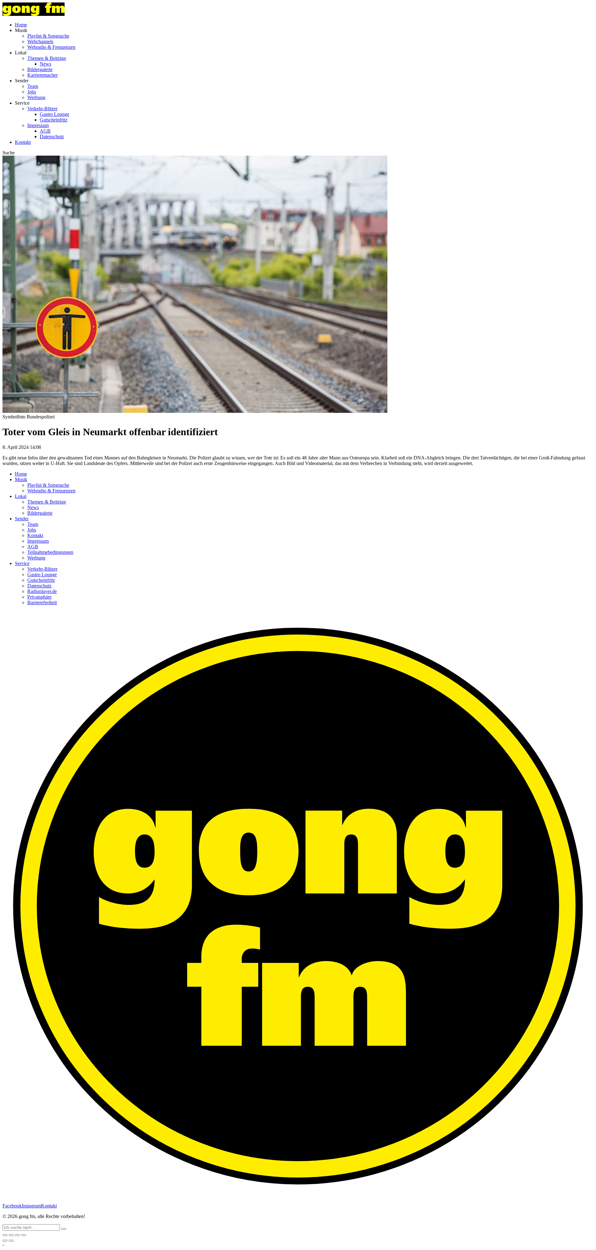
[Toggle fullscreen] (17, 1235)
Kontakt (23, 142)
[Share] (11, 1235)
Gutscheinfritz (53, 119)
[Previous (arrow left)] (4, 1241)
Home (21, 24)
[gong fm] (33, 14)
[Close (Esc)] (4, 1235)
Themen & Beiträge (46, 58)
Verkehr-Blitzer (42, 108)
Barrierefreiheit (42, 602)
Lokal (20, 496)
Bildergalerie (39, 69)
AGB (45, 131)
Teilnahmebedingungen (50, 552)
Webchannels (40, 41)
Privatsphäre (39, 597)
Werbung (36, 97)
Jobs (31, 91)
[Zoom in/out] (23, 1235)
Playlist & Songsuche (48, 36)
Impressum (38, 125)
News (45, 63)
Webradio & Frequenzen (51, 47)
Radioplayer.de (42, 591)
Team (32, 86)
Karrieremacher (42, 75)
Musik (21, 479)
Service (22, 563)
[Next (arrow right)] (11, 1241)
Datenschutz (52, 136)
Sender (22, 518)
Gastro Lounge (54, 114)
